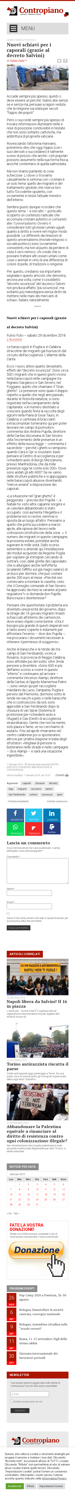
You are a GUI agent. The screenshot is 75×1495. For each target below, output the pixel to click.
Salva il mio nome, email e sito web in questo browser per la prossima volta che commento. (37, 919)
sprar (59, 794)
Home (10, 40)
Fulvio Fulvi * (18, 61)
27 (63, 1199)
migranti (22, 789)
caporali (26, 783)
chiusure (40, 783)
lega (11, 789)
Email (10, 902)
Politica (29, 40)
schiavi (33, 794)
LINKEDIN (52, 819)
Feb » (16, 1213)
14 (11, 1194)
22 (19, 1199)
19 (54, 1194)
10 (37, 1189)
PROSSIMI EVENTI (22, 1288)
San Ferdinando (17, 794)
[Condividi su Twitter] (59, 60)
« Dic (9, 1213)
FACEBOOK (17, 819)
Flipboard (34, 833)
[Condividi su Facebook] (65, 60)
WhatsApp (16, 833)
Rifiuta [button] (30, 1486)
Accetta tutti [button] (15, 1486)
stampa (60, 775)
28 (11, 1204)
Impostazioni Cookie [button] (51, 1486)
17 (37, 1194)
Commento (13, 856)
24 (37, 1199)
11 (45, 1189)
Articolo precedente (18, 801)
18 (45, 1194)
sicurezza (47, 794)
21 (11, 1199)
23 (28, 1199)
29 (19, 1204)
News (19, 40)
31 (37, 1204)
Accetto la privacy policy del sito (28, 1401)
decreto (53, 783)
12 (54, 1189)
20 (63, 1194)
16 (28, 1194)
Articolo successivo (57, 801)
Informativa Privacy (54, 1478)
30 (28, 1204)
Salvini (49, 789)
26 (54, 1199)
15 (19, 1194)
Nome (10, 888)
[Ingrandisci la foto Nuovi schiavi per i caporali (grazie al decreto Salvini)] (37, 77)
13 (63, 1189)
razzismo (36, 789)
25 (45, 1199)
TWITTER (34, 819)
